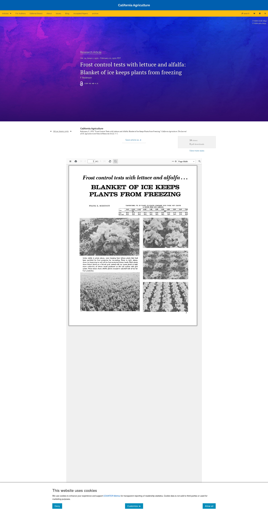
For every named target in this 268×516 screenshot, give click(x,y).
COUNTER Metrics (111, 495)
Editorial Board (36, 13)
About (49, 13)
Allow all (210, 506)
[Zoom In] (175, 161)
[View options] (70, 161)
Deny (58, 506)
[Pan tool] (109, 161)
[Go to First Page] (81, 161)
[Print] (75, 161)
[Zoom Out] (173, 161)
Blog (67, 13)
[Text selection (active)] (115, 161)
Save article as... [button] (133, 140)
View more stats (196, 150)
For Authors (20, 13)
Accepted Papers (80, 13)
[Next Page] (100, 161)
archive (95, 13)
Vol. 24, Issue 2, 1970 (89, 58)
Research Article (90, 52)
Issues (58, 13)
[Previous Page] (85, 161)
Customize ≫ (135, 506)
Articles (5, 13)
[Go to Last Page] (104, 161)
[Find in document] (199, 161)
